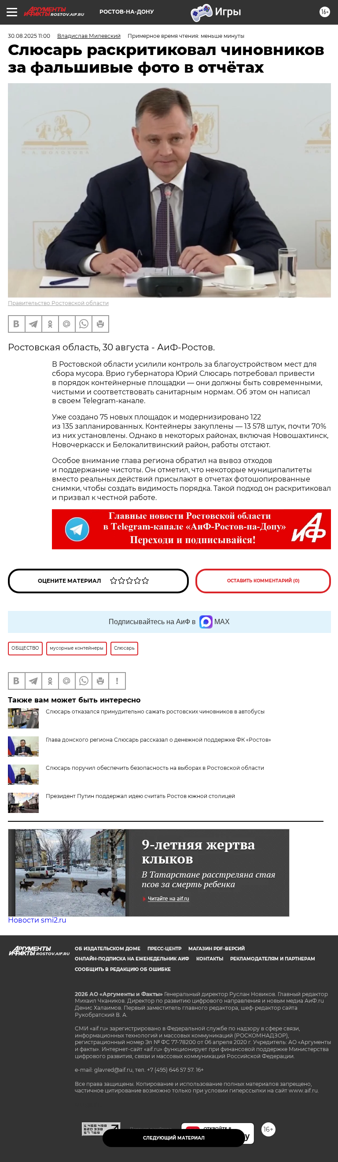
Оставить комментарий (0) (263, 581)
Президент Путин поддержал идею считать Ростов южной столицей (140, 796)
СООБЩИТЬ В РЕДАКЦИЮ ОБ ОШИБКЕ (123, 969)
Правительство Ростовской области (58, 303)
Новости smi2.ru (37, 920)
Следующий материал (174, 1138)
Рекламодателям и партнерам (272, 959)
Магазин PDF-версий (216, 949)
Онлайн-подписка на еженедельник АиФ (132, 959)
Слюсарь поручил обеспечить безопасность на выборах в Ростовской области (155, 768)
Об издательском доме (107, 949)
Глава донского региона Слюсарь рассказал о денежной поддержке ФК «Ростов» (158, 739)
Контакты (209, 959)
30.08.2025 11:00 (29, 36)
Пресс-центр (164, 949)
